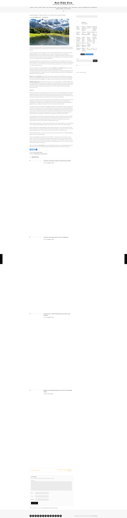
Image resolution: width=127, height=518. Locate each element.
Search (77, 58)
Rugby (69, 7)
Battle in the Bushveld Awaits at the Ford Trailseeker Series (58, 391)
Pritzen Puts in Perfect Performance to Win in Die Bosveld (57, 314)
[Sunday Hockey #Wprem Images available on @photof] (84, 39)
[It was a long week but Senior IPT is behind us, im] (84, 28)
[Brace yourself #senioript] (78, 28)
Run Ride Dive (63, 2)
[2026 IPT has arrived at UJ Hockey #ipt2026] (78, 39)
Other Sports (74, 7)
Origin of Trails (44, 153)
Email (32, 496)
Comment (33, 480)
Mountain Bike (37, 153)
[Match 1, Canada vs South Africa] (84, 50)
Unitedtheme (95, 515)
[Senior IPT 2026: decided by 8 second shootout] (95, 28)
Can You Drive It (67, 8)
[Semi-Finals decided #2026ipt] (89, 34)
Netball (44, 7)
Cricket (36, 7)
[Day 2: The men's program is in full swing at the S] (95, 34)
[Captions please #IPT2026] (78, 34)
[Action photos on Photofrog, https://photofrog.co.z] (89, 39)
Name (32, 492)
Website (32, 499)
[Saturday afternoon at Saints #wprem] (95, 39)
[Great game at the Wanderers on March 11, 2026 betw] (78, 44)
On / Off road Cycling (51, 7)
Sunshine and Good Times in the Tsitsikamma (56, 237)
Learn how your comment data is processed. (50, 507)
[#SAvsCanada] (89, 50)
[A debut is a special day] (78, 50)
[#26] (95, 44)
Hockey (40, 7)
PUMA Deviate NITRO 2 (35, 470)
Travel (79, 7)
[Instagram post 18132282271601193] (84, 34)
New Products (94, 7)
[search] (63, 10)
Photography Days (86, 7)
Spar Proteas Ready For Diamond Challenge (64, 470)
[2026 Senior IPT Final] (89, 28)
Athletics (32, 7)
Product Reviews (59, 8)
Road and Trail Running (62, 7)
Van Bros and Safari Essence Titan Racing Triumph (57, 160)
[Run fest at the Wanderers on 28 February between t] (84, 44)
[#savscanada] (95, 50)
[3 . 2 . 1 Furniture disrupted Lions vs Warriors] (89, 44)
